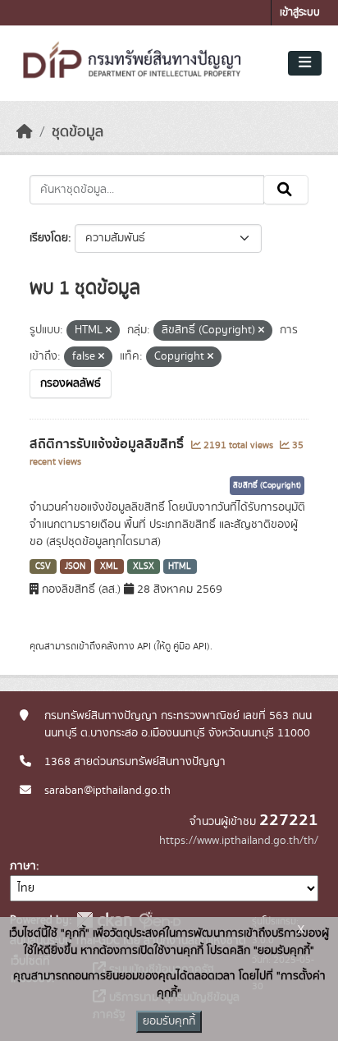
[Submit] (285, 189)
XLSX (143, 566)
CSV (43, 566)
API (144, 646)
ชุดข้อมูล (77, 132)
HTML (179, 566)
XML (109, 566)
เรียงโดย (49, 238)
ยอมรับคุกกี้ (169, 1021)
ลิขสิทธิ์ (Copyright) (267, 485)
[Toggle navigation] (305, 63)
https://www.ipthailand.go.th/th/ (238, 840)
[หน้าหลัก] (24, 132)
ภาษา (23, 866)
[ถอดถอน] (109, 330)
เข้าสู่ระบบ (300, 13)
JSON (75, 566)
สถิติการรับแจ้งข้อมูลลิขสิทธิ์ (108, 444)
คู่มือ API (190, 646)
